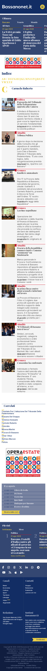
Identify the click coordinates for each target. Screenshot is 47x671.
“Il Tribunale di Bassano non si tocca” (29, 328)
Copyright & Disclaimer (14, 667)
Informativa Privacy (18, 665)
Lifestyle (6, 597)
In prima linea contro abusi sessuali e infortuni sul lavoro (29, 291)
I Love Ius (18, 497)
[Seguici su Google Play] (21, 573)
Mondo (34, 22)
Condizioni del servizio (32, 667)
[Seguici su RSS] (10, 573)
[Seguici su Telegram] (38, 568)
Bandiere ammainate (27, 173)
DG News (18, 493)
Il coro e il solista (21, 507)
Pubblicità (29, 590)
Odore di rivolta (21, 490)
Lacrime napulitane (27, 210)
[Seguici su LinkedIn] (26, 568)
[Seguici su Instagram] (8, 568)
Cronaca (21, 170)
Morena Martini (8, 429)
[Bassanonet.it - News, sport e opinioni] (23, 6)
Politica (21, 99)
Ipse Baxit (18, 500)
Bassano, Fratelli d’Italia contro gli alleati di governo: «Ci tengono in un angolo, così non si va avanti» (21, 546)
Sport (5, 593)
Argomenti (6, 603)
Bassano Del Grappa (11, 416)
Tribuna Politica (25, 135)
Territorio (6, 595)
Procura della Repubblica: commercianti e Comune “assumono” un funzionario (29, 251)
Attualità (21, 133)
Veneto (20, 22)
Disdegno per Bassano (24, 503)
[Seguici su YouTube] (4, 573)
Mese (21, 529)
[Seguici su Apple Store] (15, 573)
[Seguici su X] (20, 568)
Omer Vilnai (7, 436)
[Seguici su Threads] (14, 568)
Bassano (6, 22)
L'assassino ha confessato (29, 363)
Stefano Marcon (9, 439)
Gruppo (28, 585)
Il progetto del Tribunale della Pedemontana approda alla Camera (29, 104)
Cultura (5, 590)
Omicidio (6, 426)
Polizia (5, 442)
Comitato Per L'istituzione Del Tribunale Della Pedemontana (21, 412)
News (5, 585)
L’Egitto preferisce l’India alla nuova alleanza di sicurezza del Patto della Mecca (32, 40)
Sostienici (40, 639)
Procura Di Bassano (10, 432)
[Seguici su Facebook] (3, 568)
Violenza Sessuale (10, 420)
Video (6, 600)
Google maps (7, 623)
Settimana (7, 529)
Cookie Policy (31, 665)
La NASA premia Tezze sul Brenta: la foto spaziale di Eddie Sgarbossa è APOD (11, 38)
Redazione (29, 588)
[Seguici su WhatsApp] (32, 568)
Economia (6, 588)
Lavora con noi (30, 593)
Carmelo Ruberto (9, 423)
